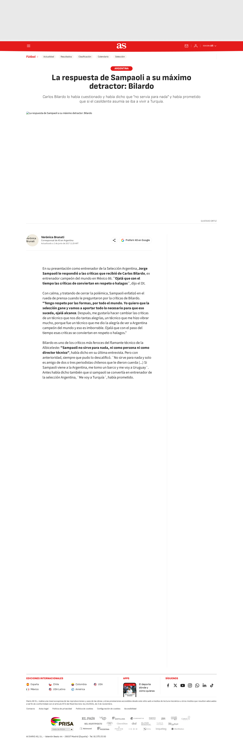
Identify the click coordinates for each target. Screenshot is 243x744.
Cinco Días (122, 724)
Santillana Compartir (136, 718)
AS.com (163, 718)
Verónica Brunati (52, 237)
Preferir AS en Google (138, 240)
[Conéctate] (196, 46)
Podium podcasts (119, 729)
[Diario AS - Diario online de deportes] (121, 45)
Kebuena (173, 724)
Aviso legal (43, 708)
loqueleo (161, 729)
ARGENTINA (122, 68)
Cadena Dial (134, 724)
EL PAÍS (88, 718)
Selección (120, 56)
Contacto (30, 708)
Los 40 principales (103, 718)
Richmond (85, 729)
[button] (114, 240)
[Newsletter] (186, 46)
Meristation (178, 729)
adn (174, 718)
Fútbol (31, 57)
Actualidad (48, 56)
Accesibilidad (130, 708)
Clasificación (85, 56)
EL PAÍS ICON (133, 729)
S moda (147, 729)
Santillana (118, 718)
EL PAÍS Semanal (146, 724)
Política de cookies (84, 708)
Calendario (103, 56)
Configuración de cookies (108, 708)
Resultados (66, 56)
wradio (109, 724)
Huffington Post (93, 724)
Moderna (103, 729)
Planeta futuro (160, 724)
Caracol (186, 718)
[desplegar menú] (28, 46)
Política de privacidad (62, 708)
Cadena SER (152, 718)
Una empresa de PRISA (62, 722)
